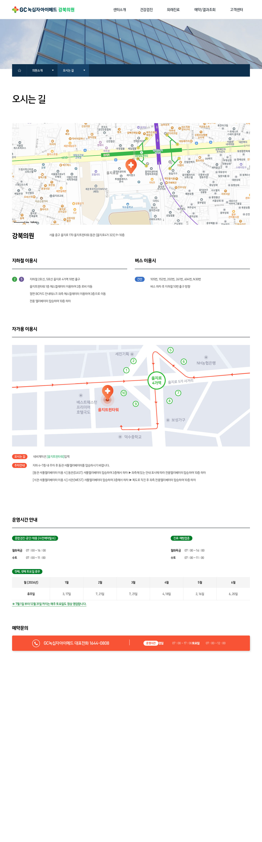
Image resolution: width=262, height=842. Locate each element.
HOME (22, 70)
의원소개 (37, 70)
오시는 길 (68, 70)
